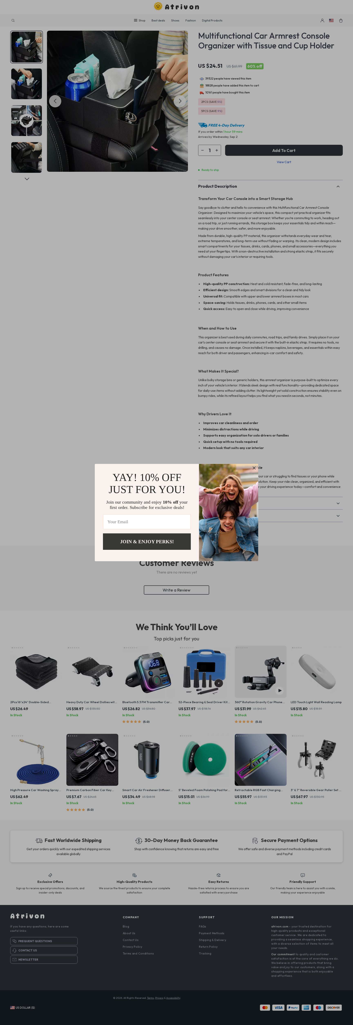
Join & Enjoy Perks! (147, 541)
